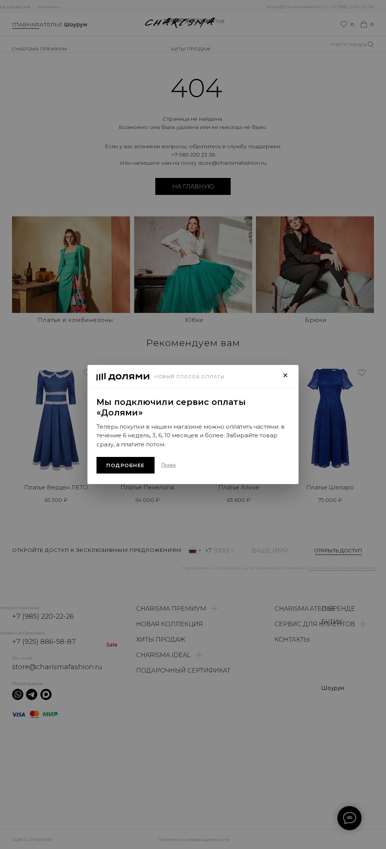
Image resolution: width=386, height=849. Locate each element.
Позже (168, 465)
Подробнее (125, 465)
